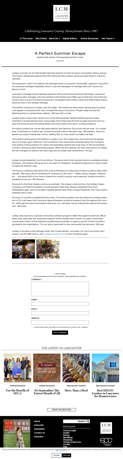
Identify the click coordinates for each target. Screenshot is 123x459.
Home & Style (69, 430)
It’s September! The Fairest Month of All (47, 392)
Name (34, 300)
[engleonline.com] (106, 446)
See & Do (53, 38)
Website (35, 318)
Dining (66, 435)
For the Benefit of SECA (17, 392)
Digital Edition (70, 38)
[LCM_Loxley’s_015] (47, 249)
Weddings (68, 437)
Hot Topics (107, 38)
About (37, 421)
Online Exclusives (89, 38)
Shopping (67, 440)
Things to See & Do (72, 442)
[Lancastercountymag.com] (106, 433)
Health (66, 433)
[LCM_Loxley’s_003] (23, 249)
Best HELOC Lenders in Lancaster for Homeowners (105, 393)
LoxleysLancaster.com (54, 234)
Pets (65, 447)
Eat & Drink (41, 38)
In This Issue (26, 38)
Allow (56, 455)
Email (34, 309)
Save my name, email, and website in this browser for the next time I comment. (61, 327)
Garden (66, 444)
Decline (66, 455)
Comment (36, 279)
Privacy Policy (62, 450)
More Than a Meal (76, 390)
